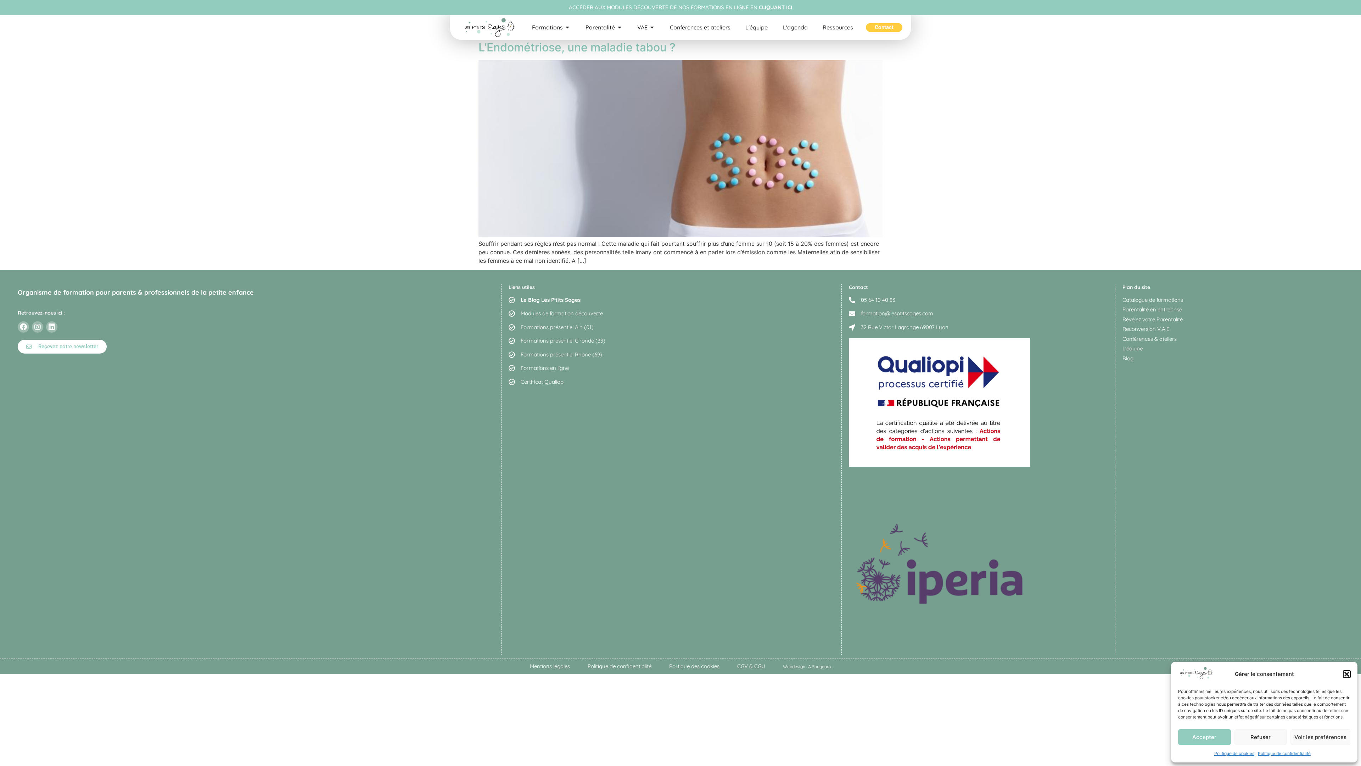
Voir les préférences (1320, 737)
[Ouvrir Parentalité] (619, 27)
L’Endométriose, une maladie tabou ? (577, 47)
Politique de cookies (1234, 753)
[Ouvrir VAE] (652, 27)
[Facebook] (23, 327)
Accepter (1204, 737)
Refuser (1260, 737)
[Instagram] (37, 327)
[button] (1346, 674)
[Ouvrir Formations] (567, 27)
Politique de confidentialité (1284, 753)
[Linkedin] (51, 327)
